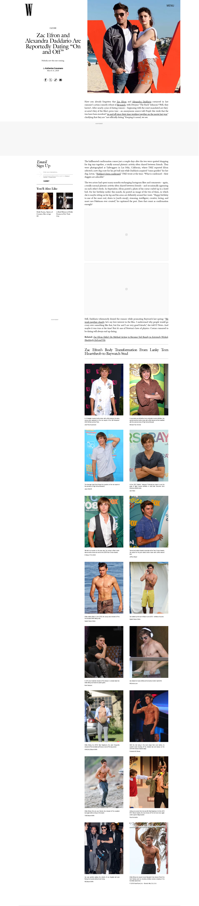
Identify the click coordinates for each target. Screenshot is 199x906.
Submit (46, 181)
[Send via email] (60, 80)
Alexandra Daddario (141, 101)
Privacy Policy (52, 177)
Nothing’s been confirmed (108, 173)
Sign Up (43, 163)
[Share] (45, 80)
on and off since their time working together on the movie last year (137, 114)
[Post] (50, 80)
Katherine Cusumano (54, 68)
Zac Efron (121, 101)
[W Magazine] (29, 9)
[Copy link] (55, 80)
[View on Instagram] (126, 234)
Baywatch (121, 104)
